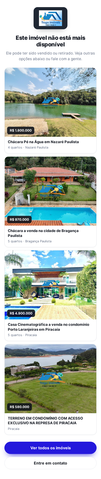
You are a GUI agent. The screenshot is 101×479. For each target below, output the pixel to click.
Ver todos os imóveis (50, 447)
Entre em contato (50, 463)
